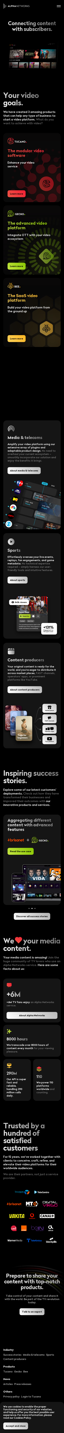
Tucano (7, 1371)
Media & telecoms (33, 1354)
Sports (50, 1354)
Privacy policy (11, 1396)
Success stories (12, 1354)
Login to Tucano (31, 1396)
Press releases (22, 1383)
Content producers (14, 1358)
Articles (8, 1383)
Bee (25, 1371)
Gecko (18, 1371)
